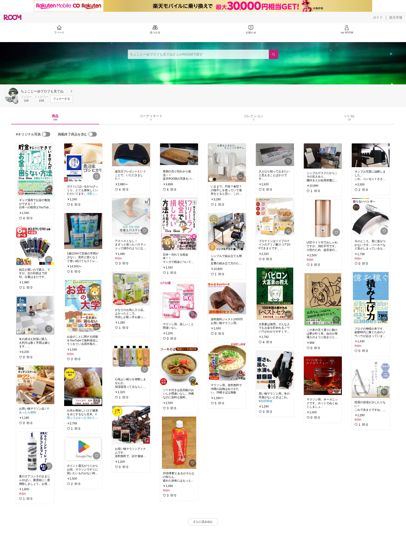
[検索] (273, 54)
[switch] (46, 134)
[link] (35, 169)
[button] (11, 94)
